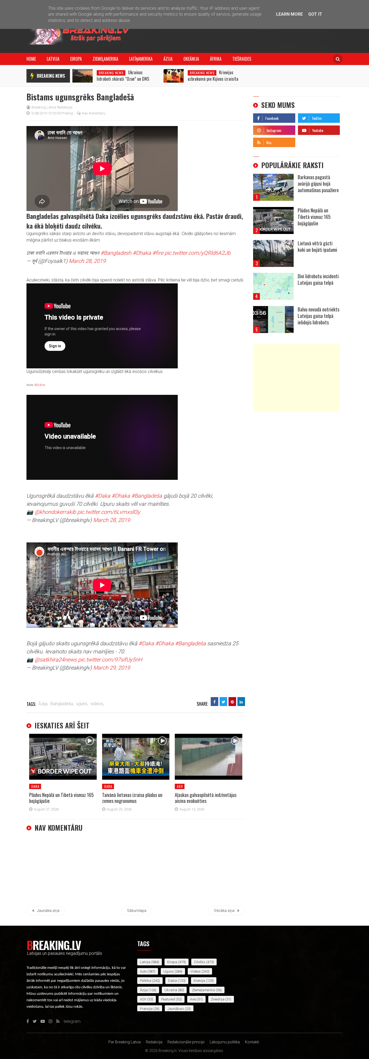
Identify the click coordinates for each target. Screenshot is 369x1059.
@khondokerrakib (55, 512)
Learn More (289, 14)
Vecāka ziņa (224, 910)
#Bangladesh (115, 253)
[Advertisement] (296, 378)
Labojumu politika (225, 1042)
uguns (168, 971)
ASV (180, 786)
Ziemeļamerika (105, 59)
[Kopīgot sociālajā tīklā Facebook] (214, 701)
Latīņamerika (141, 59)
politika (145, 981)
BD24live (39, 384)
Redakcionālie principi (185, 1042)
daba (35, 786)
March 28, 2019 (87, 261)
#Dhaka (142, 253)
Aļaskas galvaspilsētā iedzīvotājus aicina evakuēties (205, 798)
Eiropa (76, 59)
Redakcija (154, 1042)
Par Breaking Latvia (124, 1042)
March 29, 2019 (111, 667)
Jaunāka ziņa (48, 910)
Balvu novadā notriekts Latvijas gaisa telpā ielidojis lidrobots (318, 315)
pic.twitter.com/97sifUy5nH (110, 659)
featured (168, 999)
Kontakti (252, 1042)
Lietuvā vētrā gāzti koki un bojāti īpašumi (317, 246)
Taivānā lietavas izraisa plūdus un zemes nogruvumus (132, 798)
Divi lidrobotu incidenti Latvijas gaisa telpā (318, 279)
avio (193, 999)
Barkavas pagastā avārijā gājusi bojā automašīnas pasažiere (318, 183)
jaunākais (175, 1009)
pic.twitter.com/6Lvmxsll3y (108, 512)
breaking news (51, 76)
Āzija (168, 59)
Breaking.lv (53, 945)
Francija (146, 1009)
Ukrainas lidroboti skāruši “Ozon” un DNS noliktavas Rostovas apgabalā (123, 79)
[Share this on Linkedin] (241, 701)
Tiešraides (241, 59)
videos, (97, 703)
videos (195, 971)
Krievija (199, 981)
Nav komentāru (93, 113)
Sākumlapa (136, 910)
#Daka (102, 496)
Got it (315, 14)
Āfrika (216, 59)
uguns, (82, 703)
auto (143, 971)
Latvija (53, 59)
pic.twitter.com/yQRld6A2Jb (197, 253)
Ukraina (171, 990)
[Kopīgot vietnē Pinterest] (232, 701)
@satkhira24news (56, 659)
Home (31, 59)
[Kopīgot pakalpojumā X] (223, 701)
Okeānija (191, 59)
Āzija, (43, 703)
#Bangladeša (146, 496)
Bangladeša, (62, 703)
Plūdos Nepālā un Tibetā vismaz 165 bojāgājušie (61, 798)
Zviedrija (217, 999)
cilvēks (199, 962)
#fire (157, 253)
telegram (306, 141)
